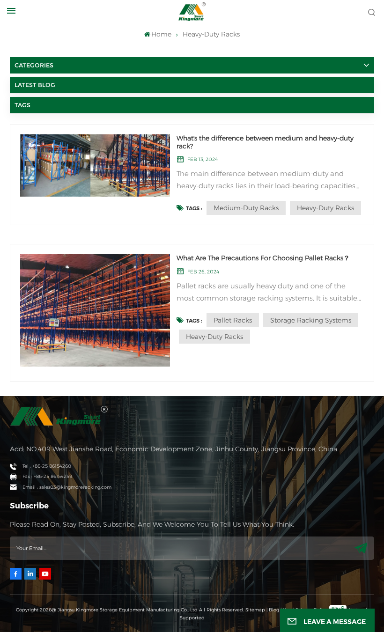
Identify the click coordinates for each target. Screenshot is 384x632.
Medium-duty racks (246, 208)
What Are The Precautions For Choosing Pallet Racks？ (263, 258)
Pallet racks (233, 320)
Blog (274, 609)
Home (161, 34)
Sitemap (255, 609)
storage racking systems (310, 320)
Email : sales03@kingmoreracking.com (66, 487)
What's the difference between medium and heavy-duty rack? (265, 142)
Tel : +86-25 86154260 (46, 466)
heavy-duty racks (325, 208)
